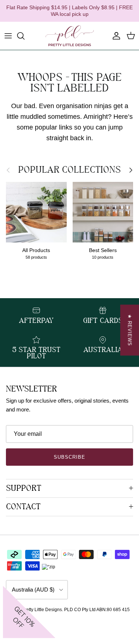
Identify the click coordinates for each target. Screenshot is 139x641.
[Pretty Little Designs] (70, 35)
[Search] (24, 36)
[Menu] (8, 36)
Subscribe (69, 457)
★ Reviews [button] (129, 330)
